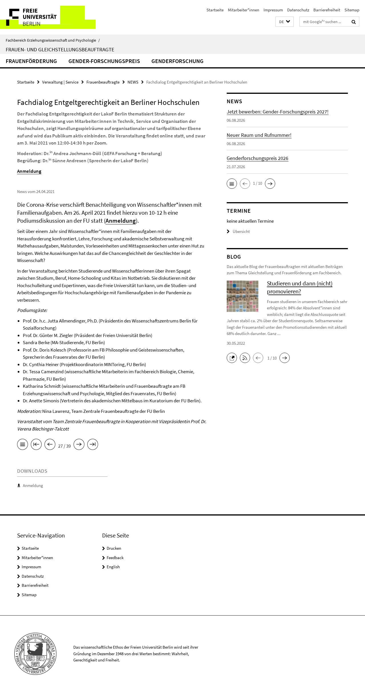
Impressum (273, 10)
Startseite (215, 10)
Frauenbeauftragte (102, 82)
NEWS (132, 82)
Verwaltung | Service (60, 82)
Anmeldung (33, 485)
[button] (284, 22)
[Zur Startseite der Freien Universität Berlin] (48, 17)
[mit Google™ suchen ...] (353, 21)
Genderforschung (177, 60)
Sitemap (351, 10)
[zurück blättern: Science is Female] (49, 445)
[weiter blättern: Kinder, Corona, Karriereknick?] (79, 445)
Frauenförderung (31, 60)
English (113, 566)
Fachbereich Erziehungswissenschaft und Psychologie (53, 40)
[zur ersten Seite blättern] (36, 445)
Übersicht (241, 231)
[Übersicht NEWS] (22, 445)
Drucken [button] (114, 548)
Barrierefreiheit (326, 10)
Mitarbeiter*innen (243, 10)
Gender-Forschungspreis (104, 60)
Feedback (115, 557)
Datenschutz (298, 10)
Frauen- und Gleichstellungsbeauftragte (60, 49)
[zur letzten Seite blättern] (92, 445)
